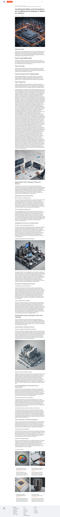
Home (16, 5)
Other (25, 5)
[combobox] (28, 1)
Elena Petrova (18, 15)
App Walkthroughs (20, 5)
